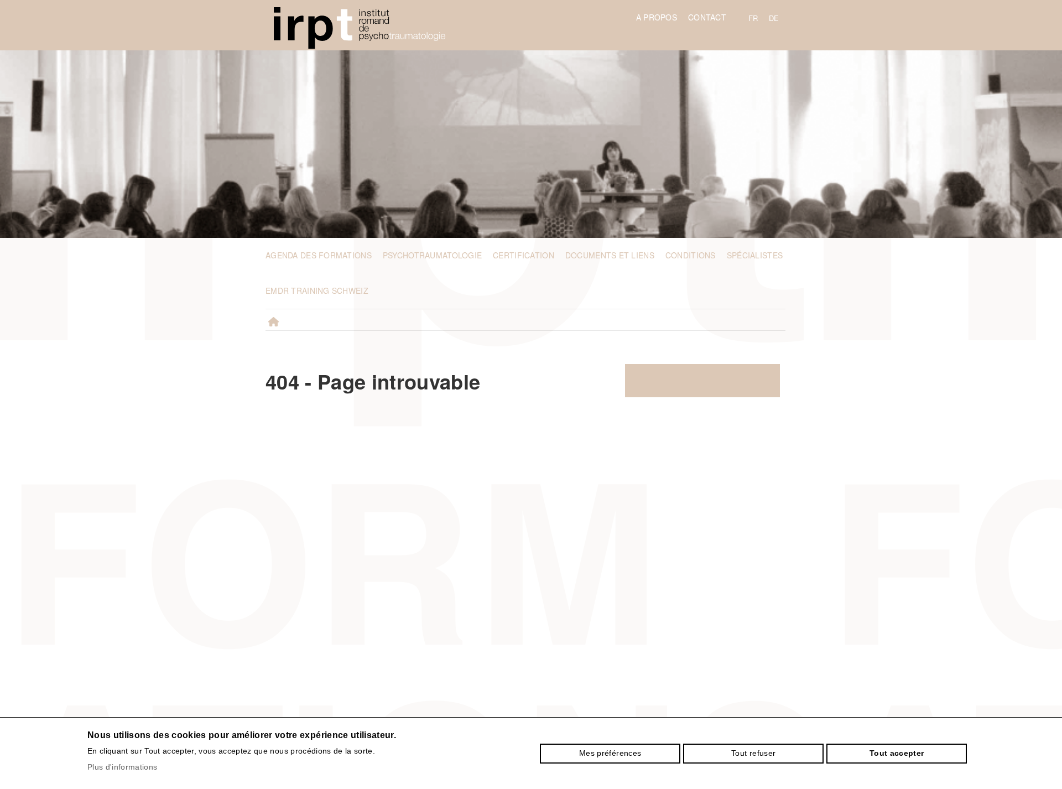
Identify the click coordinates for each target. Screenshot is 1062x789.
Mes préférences (610, 753)
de (774, 18)
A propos (656, 17)
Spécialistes (755, 255)
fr (753, 18)
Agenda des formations (319, 255)
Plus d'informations (122, 766)
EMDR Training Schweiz (317, 290)
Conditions (690, 255)
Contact (707, 17)
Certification (523, 255)
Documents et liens (609, 255)
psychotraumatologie (432, 255)
